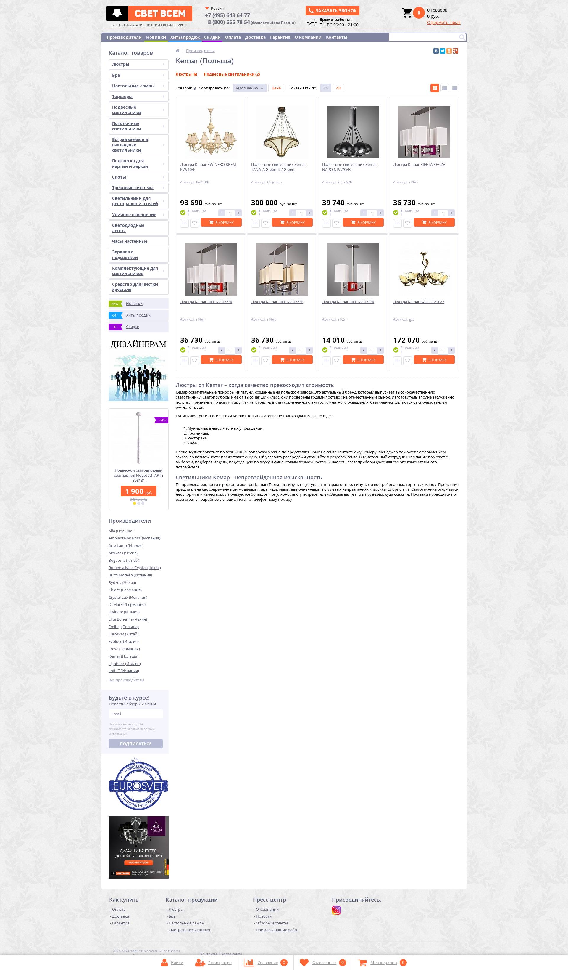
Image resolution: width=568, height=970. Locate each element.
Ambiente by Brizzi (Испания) (134, 538)
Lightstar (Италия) (125, 663)
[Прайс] (455, 88)
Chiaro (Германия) (125, 589)
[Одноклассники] (449, 51)
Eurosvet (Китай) (123, 634)
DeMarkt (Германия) (127, 604)
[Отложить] (194, 223)
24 (326, 88)
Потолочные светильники (126, 126)
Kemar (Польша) (123, 656)
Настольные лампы (133, 86)
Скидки (212, 37)
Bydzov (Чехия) (122, 582)
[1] (134, 503)
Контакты (336, 37)
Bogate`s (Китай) (124, 560)
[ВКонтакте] (436, 51)
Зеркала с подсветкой (125, 254)
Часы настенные (129, 241)
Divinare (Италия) (124, 611)
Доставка (255, 37)
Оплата (233, 37)
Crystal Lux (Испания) (128, 597)
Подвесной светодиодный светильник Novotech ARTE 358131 (138, 475)
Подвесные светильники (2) (232, 74)
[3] (142, 503)
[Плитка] (434, 88)
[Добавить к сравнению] (184, 223)
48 (338, 88)
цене (276, 88)
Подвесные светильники (126, 109)
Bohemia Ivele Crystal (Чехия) (135, 567)
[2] (138, 503)
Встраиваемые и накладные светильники (130, 144)
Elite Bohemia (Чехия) (128, 619)
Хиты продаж (185, 37)
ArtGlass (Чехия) (123, 552)
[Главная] (177, 50)
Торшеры (122, 96)
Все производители (126, 679)
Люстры (120, 64)
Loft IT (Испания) (124, 670)
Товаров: (184, 88)
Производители (124, 37)
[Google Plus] (455, 51)
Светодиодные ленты (128, 227)
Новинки (156, 37)
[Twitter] (442, 51)
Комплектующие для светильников (135, 270)
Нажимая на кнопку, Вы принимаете (131, 729)
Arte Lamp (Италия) (126, 545)
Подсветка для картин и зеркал (130, 163)
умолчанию (247, 88)
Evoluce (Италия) (124, 641)
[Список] (444, 88)
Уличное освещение (134, 214)
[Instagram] (336, 910)
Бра (116, 75)
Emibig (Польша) (124, 626)
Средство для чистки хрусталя (135, 286)
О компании (308, 37)
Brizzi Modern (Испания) (130, 575)
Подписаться (136, 743)
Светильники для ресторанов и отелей (135, 200)
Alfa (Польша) (121, 531)
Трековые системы (133, 187)
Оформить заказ (444, 22)
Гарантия (280, 37)
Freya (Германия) (124, 648)
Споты (119, 177)
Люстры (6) (186, 74)
